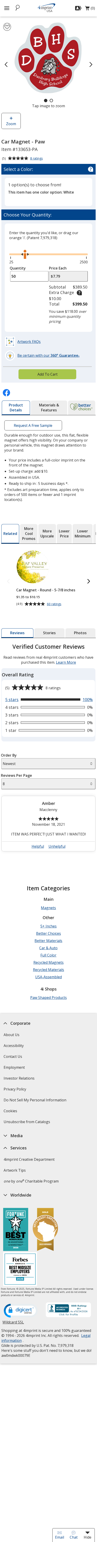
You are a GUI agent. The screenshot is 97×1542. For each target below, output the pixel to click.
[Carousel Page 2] (51, 100)
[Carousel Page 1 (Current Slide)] (45, 100)
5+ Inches (48, 926)
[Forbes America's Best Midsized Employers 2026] (20, 1269)
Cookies (11, 1112)
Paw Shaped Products (48, 997)
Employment (14, 1067)
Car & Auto (48, 947)
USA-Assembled (48, 976)
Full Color (48, 955)
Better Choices (48, 933)
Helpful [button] (38, 846)
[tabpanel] (48, 749)
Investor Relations (20, 1080)
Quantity (18, 268)
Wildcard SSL (13, 1324)
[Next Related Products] (88, 581)
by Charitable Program (31, 1181)
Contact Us (13, 1056)
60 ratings (54, 604)
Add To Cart (47, 374)
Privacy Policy (15, 1091)
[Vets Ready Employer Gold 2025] (45, 1230)
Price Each (58, 268)
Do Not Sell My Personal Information (35, 1101)
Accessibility (14, 1045)
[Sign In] (79, 8)
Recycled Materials (48, 969)
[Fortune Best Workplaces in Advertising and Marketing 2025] (15, 1230)
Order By (9, 755)
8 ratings (37, 159)
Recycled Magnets (48, 962)
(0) (90, 9)
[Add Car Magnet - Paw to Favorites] (7, 27)
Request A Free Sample (33, 425)
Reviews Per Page (16, 775)
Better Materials (48, 940)
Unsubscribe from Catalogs (27, 1123)
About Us (11, 1034)
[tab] (16, 408)
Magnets (48, 907)
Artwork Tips (15, 1170)
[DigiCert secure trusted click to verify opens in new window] (20, 1311)
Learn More (66, 662)
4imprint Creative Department (29, 1159)
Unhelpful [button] (56, 846)
